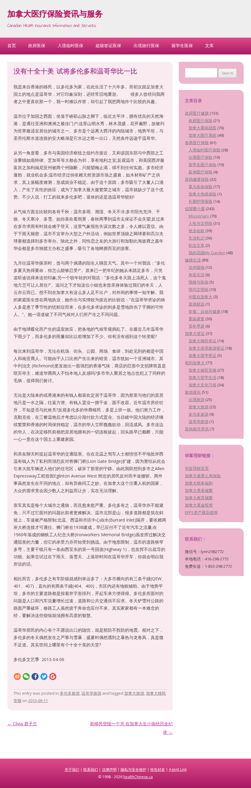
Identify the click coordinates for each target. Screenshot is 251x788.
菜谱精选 (196, 304)
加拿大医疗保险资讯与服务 (55, 14)
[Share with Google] (52, 676)
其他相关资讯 (197, 429)
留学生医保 (182, 45)
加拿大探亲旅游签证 (206, 348)
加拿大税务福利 (199, 483)
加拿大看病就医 (202, 128)
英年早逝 (196, 326)
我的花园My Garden (207, 252)
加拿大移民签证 (202, 341)
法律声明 (109, 769)
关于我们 (72, 769)
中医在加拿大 (200, 296)
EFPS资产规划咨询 (201, 512)
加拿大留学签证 (202, 355)
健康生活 (193, 260)
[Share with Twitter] (43, 676)
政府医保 (36, 45)
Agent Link (178, 769)
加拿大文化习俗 (202, 385)
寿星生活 (196, 274)
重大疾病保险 (200, 186)
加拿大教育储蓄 (199, 497)
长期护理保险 (200, 201)
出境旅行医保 (146, 45)
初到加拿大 (195, 363)
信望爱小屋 (195, 208)
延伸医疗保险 (200, 172)
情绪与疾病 (198, 282)
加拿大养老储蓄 (199, 490)
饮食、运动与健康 (204, 311)
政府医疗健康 (197, 113)
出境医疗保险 (200, 157)
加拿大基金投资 (199, 505)
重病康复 (196, 319)
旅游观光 (193, 392)
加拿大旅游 (134, 693)
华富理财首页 (197, 468)
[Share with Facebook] (35, 676)
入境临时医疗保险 (204, 150)
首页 (11, 45)
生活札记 (196, 238)
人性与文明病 (200, 223)
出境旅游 (196, 399)
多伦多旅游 (70, 693)
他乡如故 (196, 230)
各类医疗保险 (197, 142)
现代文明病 (198, 289)
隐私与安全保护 (133, 769)
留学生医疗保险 (202, 164)
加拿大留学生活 (202, 377)
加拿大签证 (195, 333)
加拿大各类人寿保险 (203, 475)
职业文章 (196, 245)
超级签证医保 (108, 45)
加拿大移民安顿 (202, 370)
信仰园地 (196, 267)
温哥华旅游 (91, 693)
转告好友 (157, 769)
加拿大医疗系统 (202, 135)
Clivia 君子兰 (22, 724)
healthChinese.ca (138, 776)
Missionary (199, 216)
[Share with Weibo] (17, 676)
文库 (209, 45)
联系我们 (90, 769)
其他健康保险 (197, 179)
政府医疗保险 (200, 120)
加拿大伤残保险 (202, 194)
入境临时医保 (70, 45)
